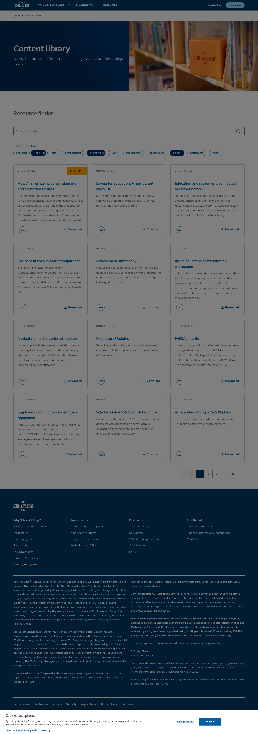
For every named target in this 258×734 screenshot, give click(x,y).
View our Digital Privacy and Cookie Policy (28, 730)
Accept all (210, 721)
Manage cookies (185, 721)
